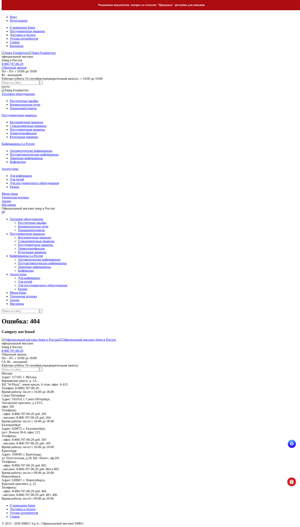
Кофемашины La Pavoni (18, 144)
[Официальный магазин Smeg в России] (59, 339)
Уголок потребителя (24, 38)
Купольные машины (24, 137)
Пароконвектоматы (23, 108)
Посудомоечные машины (27, 31)
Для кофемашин (21, 175)
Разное (14, 186)
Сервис (15, 42)
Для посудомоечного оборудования (34, 183)
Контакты (16, 46)
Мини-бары (10, 193)
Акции (6, 201)
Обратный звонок (14, 67)
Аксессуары (10, 168)
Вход (13, 17)
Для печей (17, 179)
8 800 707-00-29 (12, 64)
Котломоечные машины (26, 122)
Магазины (9, 204)
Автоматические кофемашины (31, 150)
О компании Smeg (22, 27)
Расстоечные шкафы (24, 101)
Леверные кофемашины (26, 158)
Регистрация (18, 20)
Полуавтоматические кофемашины (34, 154)
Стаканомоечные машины (28, 126)
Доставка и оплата (23, 35)
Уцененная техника (15, 197)
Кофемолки (18, 162)
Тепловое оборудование (18, 94)
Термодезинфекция (23, 133)
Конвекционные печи (25, 104)
